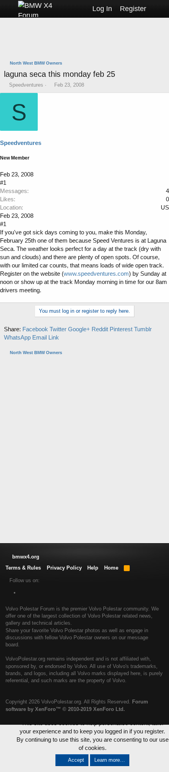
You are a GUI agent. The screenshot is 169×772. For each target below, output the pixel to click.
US (165, 207)
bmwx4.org (25, 557)
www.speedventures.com (96, 273)
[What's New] (157, 9)
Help (92, 568)
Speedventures (26, 85)
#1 (3, 182)
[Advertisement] (86, 40)
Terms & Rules (23, 568)
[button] (9, 9)
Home (111, 568)
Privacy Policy (64, 568)
